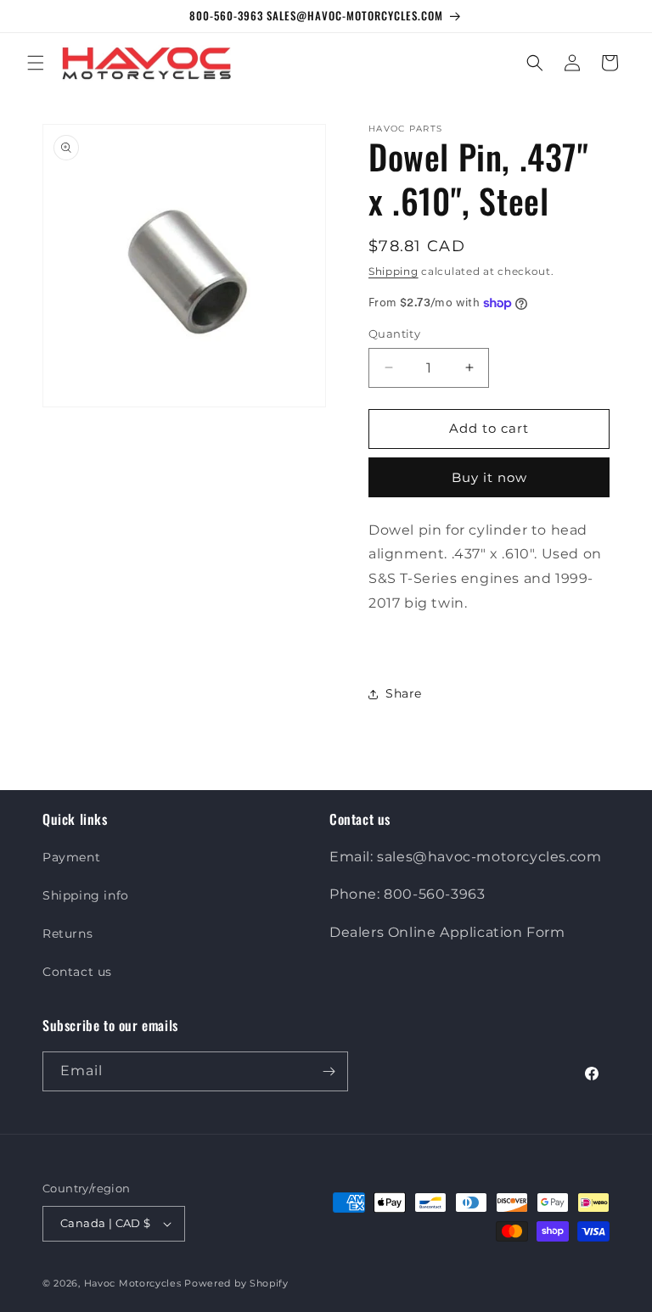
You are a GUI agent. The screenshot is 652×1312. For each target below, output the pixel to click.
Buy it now (489, 477)
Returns (67, 933)
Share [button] (403, 693)
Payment (71, 857)
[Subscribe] (328, 1071)
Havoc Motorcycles (133, 1283)
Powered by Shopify (236, 1283)
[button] (35, 62)
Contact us (77, 971)
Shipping (393, 271)
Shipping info (85, 895)
